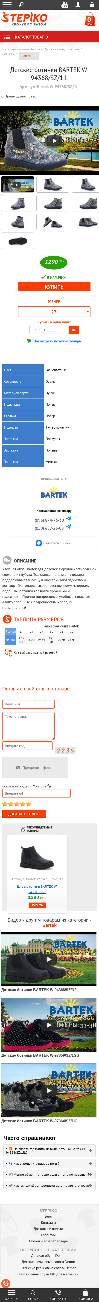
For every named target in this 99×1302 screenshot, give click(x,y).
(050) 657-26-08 (49, 528)
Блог (48, 1216)
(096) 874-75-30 (49, 520)
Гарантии (48, 1235)
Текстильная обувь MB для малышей (48, 1274)
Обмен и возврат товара (48, 1241)
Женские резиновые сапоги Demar (48, 1268)
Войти (78, 4)
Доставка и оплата (48, 1229)
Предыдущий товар (20, 96)
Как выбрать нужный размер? (35, 653)
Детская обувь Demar (48, 1256)
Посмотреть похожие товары (58, 341)
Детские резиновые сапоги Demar (48, 1262)
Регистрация (92, 4)
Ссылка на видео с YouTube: (24, 786)
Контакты (48, 1222)
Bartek (26, 56)
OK (74, 330)
